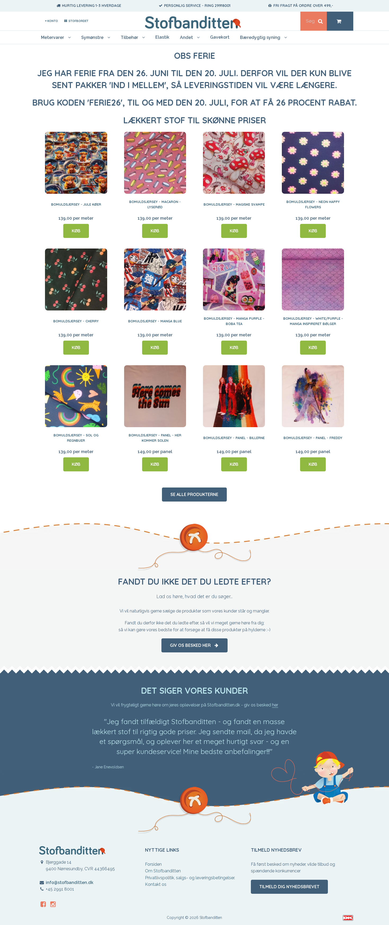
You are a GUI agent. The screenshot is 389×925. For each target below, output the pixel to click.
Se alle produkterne (194, 494)
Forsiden (153, 864)
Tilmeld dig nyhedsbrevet (289, 886)
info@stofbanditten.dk (69, 882)
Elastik (162, 37)
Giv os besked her (192, 645)
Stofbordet (78, 21)
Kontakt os (155, 884)
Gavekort (219, 37)
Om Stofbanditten (163, 870)
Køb (76, 230)
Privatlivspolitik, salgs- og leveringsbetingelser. (190, 877)
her (275, 704)
